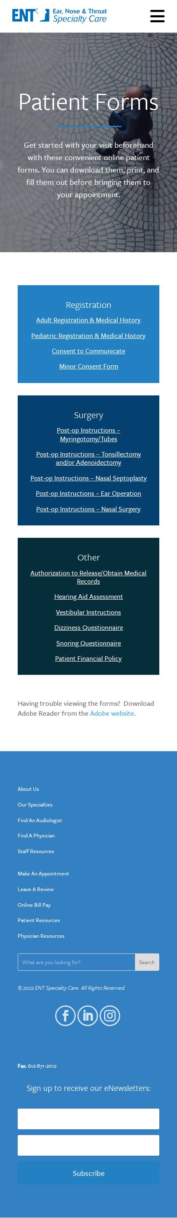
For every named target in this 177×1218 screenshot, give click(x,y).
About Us (28, 789)
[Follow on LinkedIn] (84, 1012)
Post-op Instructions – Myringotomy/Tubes (88, 434)
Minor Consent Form (88, 366)
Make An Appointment (43, 873)
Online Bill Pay (34, 905)
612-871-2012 (42, 1066)
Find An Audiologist (40, 820)
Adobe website (112, 713)
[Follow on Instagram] (106, 1012)
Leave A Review (36, 889)
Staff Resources (36, 851)
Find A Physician (36, 835)
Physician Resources (41, 936)
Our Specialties (35, 804)
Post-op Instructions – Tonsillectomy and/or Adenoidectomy (88, 458)
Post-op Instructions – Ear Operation (88, 493)
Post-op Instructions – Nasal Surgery (88, 509)
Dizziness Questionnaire (88, 627)
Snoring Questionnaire (88, 643)
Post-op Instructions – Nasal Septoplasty (88, 478)
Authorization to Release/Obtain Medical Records (88, 577)
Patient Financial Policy (88, 658)
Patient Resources (39, 920)
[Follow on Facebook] (61, 1012)
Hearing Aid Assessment (88, 596)
